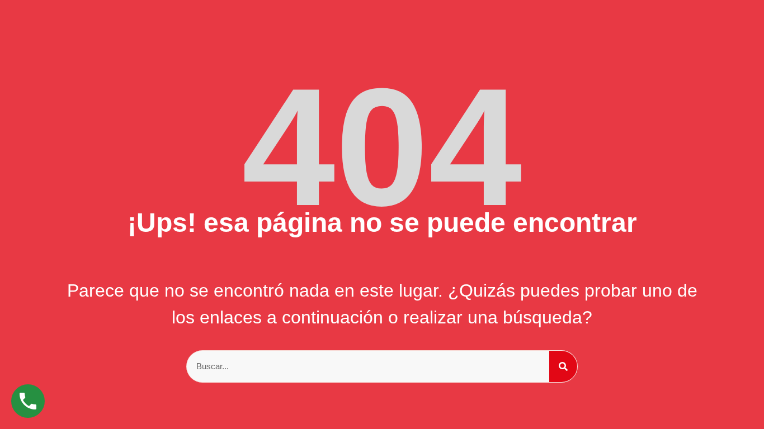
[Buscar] (563, 366)
